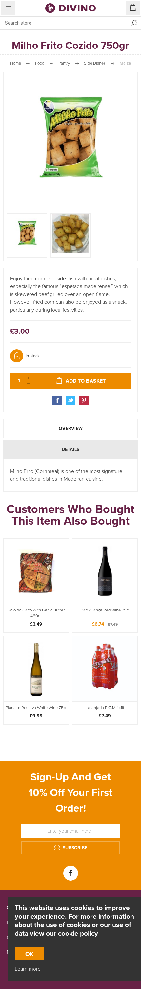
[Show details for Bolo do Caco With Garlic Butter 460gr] (36, 571)
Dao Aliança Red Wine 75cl (105, 610)
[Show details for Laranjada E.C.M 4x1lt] (104, 668)
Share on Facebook (57, 400)
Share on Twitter (70, 400)
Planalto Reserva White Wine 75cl (36, 708)
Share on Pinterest (84, 400)
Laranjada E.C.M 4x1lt (105, 708)
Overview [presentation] (71, 428)
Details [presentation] (70, 449)
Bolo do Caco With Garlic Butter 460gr (36, 613)
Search (134, 22)
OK (29, 954)
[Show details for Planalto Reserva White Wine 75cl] (36, 668)
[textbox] (64, 22)
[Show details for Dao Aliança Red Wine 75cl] (104, 571)
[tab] (70, 428)
